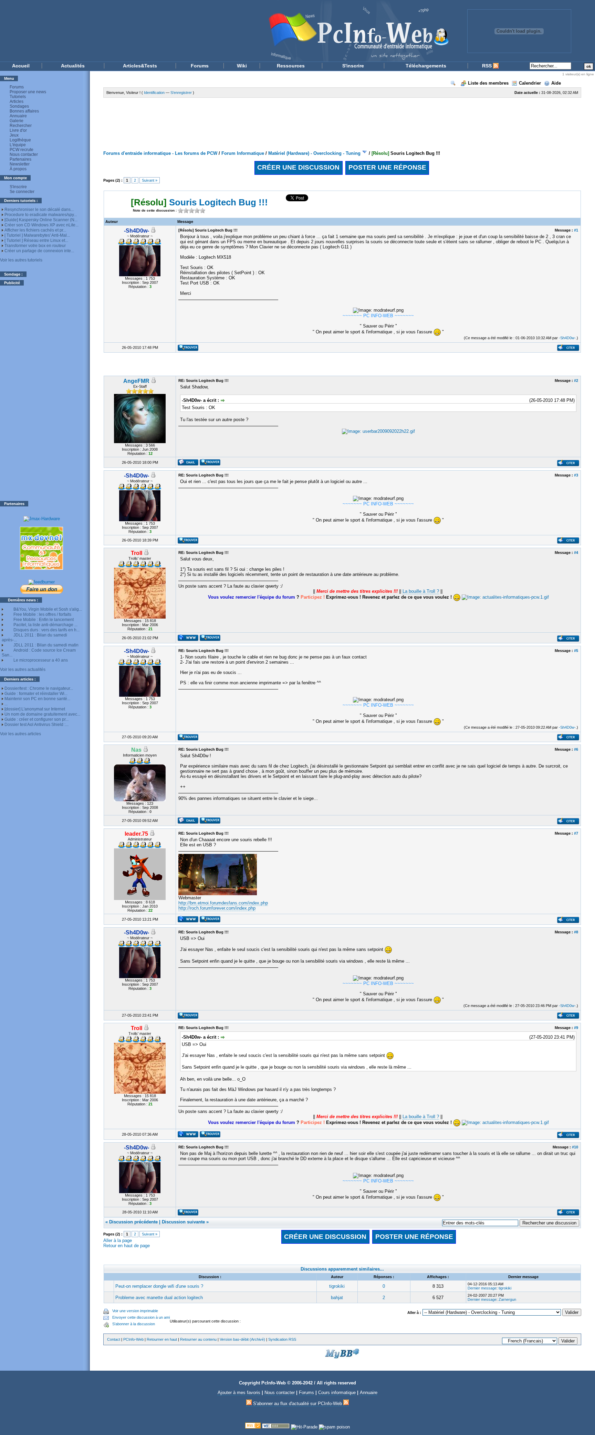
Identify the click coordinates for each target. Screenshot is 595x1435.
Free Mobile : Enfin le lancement (43, 619)
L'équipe (18, 144)
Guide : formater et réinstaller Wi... (35, 693)
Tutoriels (18, 96)
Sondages (19, 106)
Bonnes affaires (24, 111)
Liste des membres (488, 83)
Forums (200, 65)
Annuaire (18, 116)
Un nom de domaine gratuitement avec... (42, 714)
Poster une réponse (387, 167)
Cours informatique (337, 1392)
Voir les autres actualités (22, 669)
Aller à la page (117, 1240)
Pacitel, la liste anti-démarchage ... (45, 624)
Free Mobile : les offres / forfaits (42, 614)
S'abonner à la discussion (133, 1324)
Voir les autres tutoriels (21, 260)
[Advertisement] (41, 393)
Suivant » (149, 180)
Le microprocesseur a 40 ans (40, 660)
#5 (576, 651)
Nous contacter (24, 154)
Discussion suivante (183, 1221)
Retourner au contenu (198, 1339)
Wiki (242, 65)
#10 (575, 1147)
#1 (576, 230)
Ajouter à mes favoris (239, 1392)
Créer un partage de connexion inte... (39, 250)
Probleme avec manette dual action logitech (159, 1297)
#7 (576, 833)
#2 (576, 380)
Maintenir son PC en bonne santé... (37, 698)
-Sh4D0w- (567, 338)
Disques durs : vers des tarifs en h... (46, 630)
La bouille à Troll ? (421, 591)
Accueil (21, 65)
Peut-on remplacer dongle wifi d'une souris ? (159, 1286)
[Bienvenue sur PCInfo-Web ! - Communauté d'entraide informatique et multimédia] (228, 31)
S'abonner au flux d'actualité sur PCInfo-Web (297, 1403)
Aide (556, 83)
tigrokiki (337, 1286)
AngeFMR (136, 381)
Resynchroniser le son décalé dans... (39, 209)
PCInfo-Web (133, 1339)
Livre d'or (18, 130)
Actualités (73, 65)
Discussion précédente (133, 1221)
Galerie (16, 120)
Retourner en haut (162, 1339)
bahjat (337, 1297)
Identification (154, 92)
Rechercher (21, 125)
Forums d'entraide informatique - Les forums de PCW (160, 153)
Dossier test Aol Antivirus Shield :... (36, 724)
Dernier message (482, 1288)
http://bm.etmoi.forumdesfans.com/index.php (223, 903)
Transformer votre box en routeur (35, 245)
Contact (113, 1339)
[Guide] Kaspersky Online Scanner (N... (40, 219)
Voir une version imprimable (135, 1311)
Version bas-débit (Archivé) (242, 1339)
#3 (576, 475)
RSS (487, 65)
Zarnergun (507, 1299)
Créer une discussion (298, 167)
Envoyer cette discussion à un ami (141, 1317)
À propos (18, 169)
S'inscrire (353, 65)
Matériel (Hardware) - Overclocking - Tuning (314, 153)
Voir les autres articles (20, 733)
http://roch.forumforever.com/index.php (216, 908)
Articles (16, 101)
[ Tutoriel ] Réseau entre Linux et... (36, 240)
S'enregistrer (181, 92)
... (6, 704)
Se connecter (22, 191)
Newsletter (20, 164)
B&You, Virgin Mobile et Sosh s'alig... (47, 609)
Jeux (14, 135)
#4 (576, 552)
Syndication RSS (282, 1339)
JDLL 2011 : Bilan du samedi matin (46, 645)
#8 (576, 932)
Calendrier (530, 83)
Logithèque (20, 140)
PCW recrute (21, 149)
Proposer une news (28, 91)
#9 (576, 1028)
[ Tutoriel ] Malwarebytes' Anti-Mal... (37, 235)
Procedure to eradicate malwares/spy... (40, 214)
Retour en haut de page (126, 1245)
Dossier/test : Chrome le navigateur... (38, 688)
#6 (576, 749)
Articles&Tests (140, 65)
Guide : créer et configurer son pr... (36, 719)
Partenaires (20, 159)
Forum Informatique (242, 153)
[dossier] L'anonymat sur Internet (34, 709)
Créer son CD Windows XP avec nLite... (41, 225)
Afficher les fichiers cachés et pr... (35, 230)
